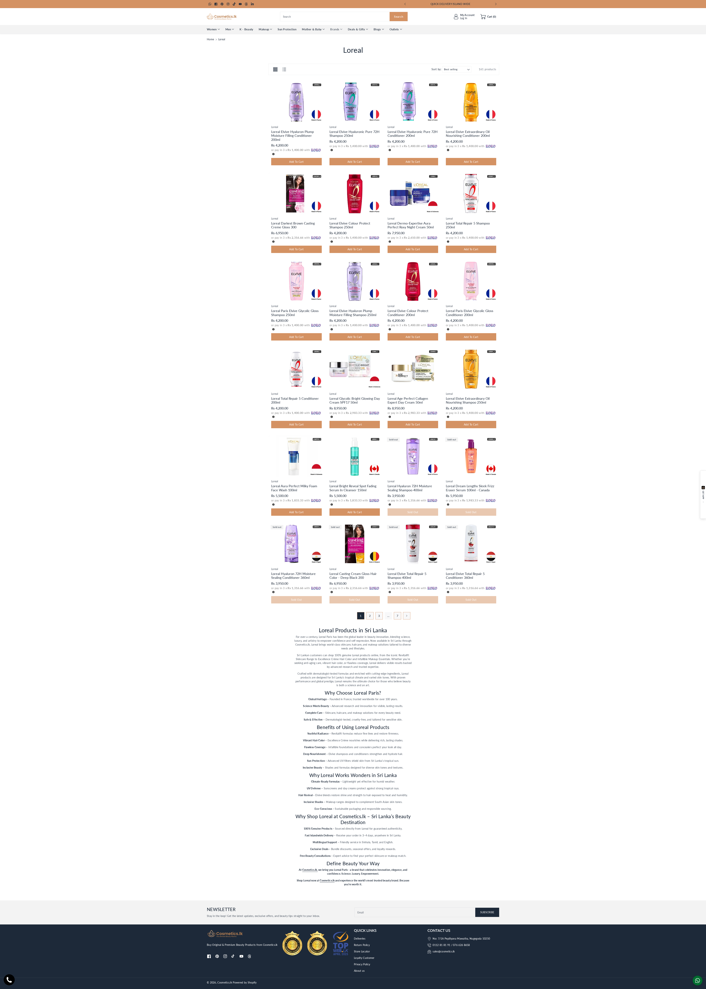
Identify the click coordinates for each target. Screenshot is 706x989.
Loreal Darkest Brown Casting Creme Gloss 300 (293, 225)
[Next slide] (495, 4)
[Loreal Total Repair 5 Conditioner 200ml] (296, 369)
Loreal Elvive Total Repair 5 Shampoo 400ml (407, 576)
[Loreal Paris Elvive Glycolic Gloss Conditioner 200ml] (471, 281)
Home (210, 39)
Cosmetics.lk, (310, 869)
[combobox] (344, 16)
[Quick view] (273, 118)
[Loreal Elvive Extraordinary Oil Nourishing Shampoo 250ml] (471, 369)
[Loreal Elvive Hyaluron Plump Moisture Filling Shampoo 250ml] (355, 281)
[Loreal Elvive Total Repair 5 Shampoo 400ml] (413, 544)
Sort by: (436, 69)
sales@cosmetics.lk (444, 951)
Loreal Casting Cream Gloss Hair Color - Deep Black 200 (353, 576)
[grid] (275, 69)
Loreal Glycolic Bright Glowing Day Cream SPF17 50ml (354, 400)
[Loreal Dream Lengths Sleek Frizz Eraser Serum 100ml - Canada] (471, 456)
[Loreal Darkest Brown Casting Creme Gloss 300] (296, 193)
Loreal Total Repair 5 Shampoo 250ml (468, 225)
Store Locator (362, 951)
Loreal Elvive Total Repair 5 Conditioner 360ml (465, 576)
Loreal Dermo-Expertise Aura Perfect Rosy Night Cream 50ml (411, 225)
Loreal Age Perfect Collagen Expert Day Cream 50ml (408, 400)
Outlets (394, 29)
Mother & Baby (312, 29)
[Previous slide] (405, 4)
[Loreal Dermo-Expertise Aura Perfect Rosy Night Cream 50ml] (413, 193)
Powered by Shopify (244, 982)
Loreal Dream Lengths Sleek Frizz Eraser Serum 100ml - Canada (470, 488)
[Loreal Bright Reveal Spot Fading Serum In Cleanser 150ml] (355, 456)
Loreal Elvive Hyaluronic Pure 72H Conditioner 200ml (413, 134)
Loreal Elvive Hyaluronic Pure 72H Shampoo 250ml (354, 134)
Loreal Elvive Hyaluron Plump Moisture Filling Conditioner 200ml (292, 136)
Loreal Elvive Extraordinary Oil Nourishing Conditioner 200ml (468, 134)
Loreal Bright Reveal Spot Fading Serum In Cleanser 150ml (352, 488)
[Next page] (406, 615)
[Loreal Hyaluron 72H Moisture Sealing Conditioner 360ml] (296, 544)
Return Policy (362, 945)
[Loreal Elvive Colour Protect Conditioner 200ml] (413, 281)
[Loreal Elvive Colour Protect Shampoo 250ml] (355, 193)
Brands (334, 29)
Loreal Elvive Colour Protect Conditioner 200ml (408, 313)
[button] (488, 17)
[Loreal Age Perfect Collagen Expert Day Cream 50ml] (413, 369)
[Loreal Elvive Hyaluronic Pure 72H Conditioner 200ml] (413, 102)
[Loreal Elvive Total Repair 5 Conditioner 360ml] (471, 544)
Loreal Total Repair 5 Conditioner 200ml (295, 400)
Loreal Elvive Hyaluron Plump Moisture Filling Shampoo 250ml (352, 313)
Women (212, 29)
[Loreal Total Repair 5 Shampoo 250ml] (471, 193)
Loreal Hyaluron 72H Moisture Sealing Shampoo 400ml (410, 488)
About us (359, 970)
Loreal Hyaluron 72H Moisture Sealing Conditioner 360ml (293, 576)
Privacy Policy (362, 964)
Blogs (377, 29)
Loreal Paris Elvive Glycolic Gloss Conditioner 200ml (469, 313)
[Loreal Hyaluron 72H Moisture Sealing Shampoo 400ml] (413, 456)
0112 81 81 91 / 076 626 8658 (451, 945)
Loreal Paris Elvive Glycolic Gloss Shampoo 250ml (295, 313)
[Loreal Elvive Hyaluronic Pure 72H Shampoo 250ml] (355, 102)
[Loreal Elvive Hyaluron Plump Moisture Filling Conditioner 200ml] (296, 102)
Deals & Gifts (356, 29)
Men (228, 29)
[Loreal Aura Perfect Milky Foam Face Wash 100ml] (296, 456)
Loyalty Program (450, 4)
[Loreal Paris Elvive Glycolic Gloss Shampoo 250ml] (296, 281)
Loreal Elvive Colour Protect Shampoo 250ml (349, 225)
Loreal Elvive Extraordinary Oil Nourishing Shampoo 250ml (468, 400)
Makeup (264, 29)
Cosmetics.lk (327, 880)
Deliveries (359, 938)
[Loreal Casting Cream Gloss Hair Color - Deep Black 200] (355, 544)
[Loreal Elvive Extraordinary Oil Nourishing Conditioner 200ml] (471, 102)
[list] (284, 69)
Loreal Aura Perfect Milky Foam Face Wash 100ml (294, 488)
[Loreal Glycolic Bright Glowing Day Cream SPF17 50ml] (355, 369)
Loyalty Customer (364, 957)
